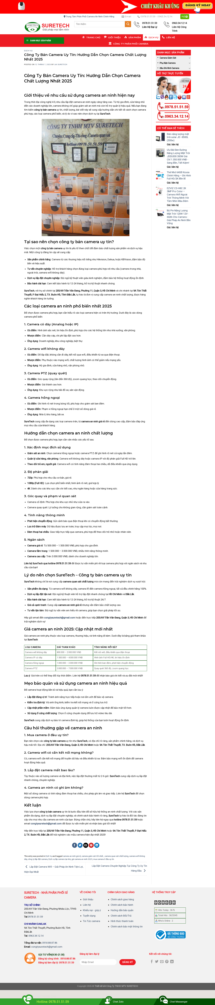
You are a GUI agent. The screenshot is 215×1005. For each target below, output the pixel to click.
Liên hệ (87, 904)
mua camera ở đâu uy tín (103, 859)
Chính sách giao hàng (122, 899)
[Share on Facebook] (74, 845)
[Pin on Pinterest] (91, 845)
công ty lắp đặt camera (38, 859)
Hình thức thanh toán (122, 921)
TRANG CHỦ (49, 996)
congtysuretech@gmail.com (59, 617)
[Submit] (128, 24)
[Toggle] (190, 58)
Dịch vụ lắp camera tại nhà (59, 859)
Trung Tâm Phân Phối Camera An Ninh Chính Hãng (89, 16)
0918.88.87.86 (49, 942)
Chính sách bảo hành (122, 904)
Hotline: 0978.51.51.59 (53, 1002)
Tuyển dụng (89, 915)
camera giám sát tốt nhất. (93, 856)
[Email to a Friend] (85, 845)
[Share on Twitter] (80, 845)
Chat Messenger (179, 1001)
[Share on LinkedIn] (96, 845)
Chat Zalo (118, 1001)
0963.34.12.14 (36, 935)
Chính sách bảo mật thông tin (127, 926)
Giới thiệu (88, 899)
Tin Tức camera (91, 921)
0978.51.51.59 (35, 916)
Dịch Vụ (28, 51)
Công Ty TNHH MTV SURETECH (122, 986)
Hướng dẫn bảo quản (122, 910)
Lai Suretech (60, 64)
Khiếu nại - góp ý (92, 910)
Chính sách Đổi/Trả (121, 915)
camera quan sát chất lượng (116, 856)
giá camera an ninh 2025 (82, 859)
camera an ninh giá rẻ (72, 856)
